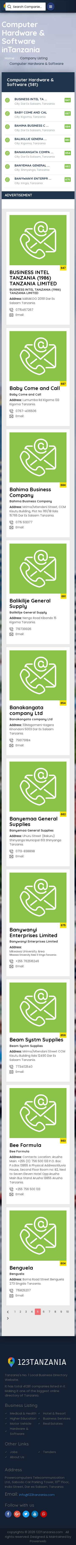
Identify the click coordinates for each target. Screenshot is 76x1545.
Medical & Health (23, 1413)
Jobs (14, 1452)
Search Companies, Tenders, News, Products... (27, 7)
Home (9, 58)
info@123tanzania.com (37, 1494)
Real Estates (53, 1423)
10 (67, 1311)
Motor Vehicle (20, 1423)
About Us (17, 1457)
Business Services (57, 1418)
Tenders (49, 1452)
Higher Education (23, 1418)
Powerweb (38, 1541)
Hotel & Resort (54, 1413)
